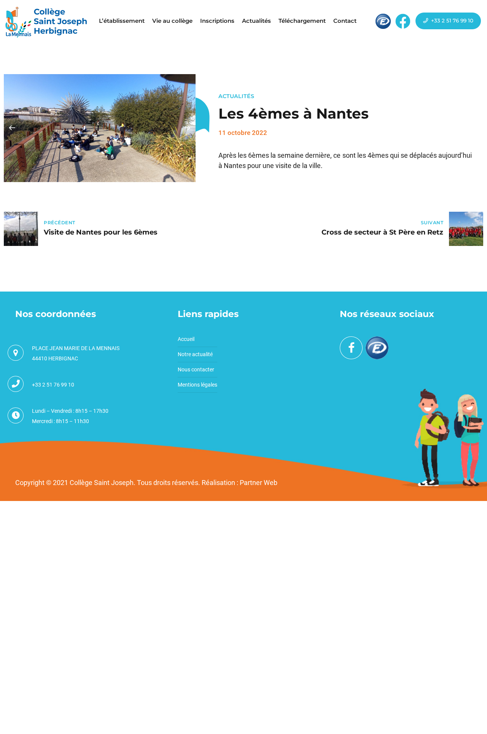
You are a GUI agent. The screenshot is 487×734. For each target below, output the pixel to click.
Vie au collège (172, 20)
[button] (12, 128)
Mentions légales (197, 385)
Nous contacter (196, 369)
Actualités (256, 20)
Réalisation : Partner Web (239, 483)
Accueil (186, 339)
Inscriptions (217, 20)
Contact (344, 20)
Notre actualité (195, 354)
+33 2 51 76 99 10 (53, 385)
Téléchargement (302, 20)
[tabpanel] (100, 128)
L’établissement (122, 20)
